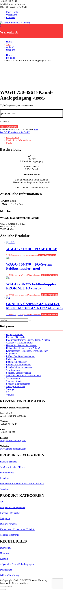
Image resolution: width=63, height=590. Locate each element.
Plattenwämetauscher (16, 362)
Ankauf (9, 47)
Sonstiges (10, 389)
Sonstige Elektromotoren (18, 383)
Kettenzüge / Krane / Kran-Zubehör (23, 348)
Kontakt (4, 558)
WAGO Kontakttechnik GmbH (15, 132)
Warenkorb (11, 14)
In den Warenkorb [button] (47, 255)
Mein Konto (12, 12)
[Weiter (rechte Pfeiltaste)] (4, 589)
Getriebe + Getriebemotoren (19, 342)
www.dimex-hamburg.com (13, 448)
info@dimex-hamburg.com (13, 440)
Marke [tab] (9, 143)
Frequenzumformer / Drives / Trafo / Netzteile (28, 340)
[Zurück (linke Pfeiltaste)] (1, 589)
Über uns (10, 50)
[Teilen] (7, 586)
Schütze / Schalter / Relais (18, 372)
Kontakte (10, 17)
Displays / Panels (14, 334)
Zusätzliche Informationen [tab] (18, 140)
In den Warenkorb (9, 127)
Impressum (5, 547)
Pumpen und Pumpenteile (18, 364)
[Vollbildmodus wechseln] (4, 586)
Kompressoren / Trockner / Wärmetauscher (27, 351)
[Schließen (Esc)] (10, 586)
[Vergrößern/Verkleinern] (1, 586)
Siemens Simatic (14, 381)
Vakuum (10, 394)
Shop (8, 44)
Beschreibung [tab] (12, 137)
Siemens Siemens (8, 461)
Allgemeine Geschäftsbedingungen (17, 564)
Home (9, 41)
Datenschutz (6, 569)
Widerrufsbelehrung (9, 575)
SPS (36, 129)
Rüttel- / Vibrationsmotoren (19, 367)
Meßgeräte (11, 359)
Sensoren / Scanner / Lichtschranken (23, 375)
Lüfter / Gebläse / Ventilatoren (20, 356)
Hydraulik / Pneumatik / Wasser (21, 345)
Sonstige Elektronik (15, 386)
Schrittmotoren (13, 370)
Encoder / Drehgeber (16, 337)
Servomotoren (13, 378)
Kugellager (11, 353)
